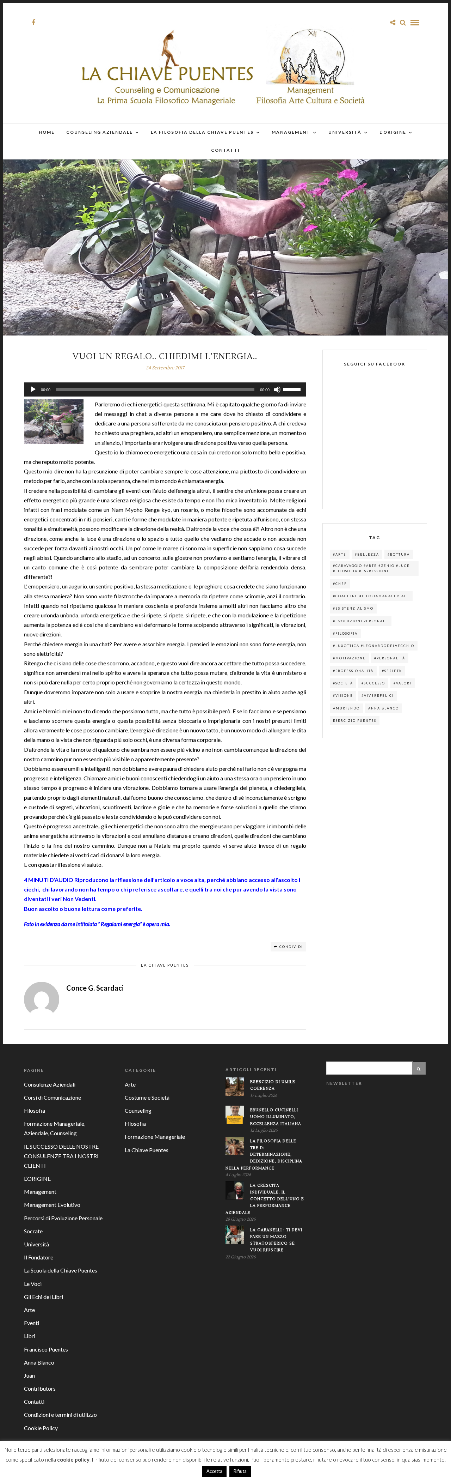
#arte (339, 554)
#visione (343, 695)
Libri (29, 1335)
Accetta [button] (214, 1471)
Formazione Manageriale (155, 1136)
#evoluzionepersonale (360, 621)
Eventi (31, 1322)
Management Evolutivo (52, 1204)
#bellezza (367, 554)
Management (291, 132)
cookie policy (73, 1459)
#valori (403, 683)
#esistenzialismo (353, 608)
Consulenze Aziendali (49, 1084)
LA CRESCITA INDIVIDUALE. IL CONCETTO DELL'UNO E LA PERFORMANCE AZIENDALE (265, 1199)
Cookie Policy (41, 1428)
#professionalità (353, 671)
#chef (340, 584)
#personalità (389, 658)
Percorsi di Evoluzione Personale (63, 1218)
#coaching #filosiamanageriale (371, 596)
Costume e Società (147, 1097)
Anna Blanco (383, 708)
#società (343, 683)
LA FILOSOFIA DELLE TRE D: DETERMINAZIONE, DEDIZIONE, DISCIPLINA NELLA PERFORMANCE (264, 1154)
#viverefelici (378, 695)
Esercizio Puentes (354, 721)
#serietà (392, 671)
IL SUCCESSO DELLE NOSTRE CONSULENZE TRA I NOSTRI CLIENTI (61, 1156)
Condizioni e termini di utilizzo (60, 1414)
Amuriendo (346, 708)
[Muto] (277, 389)
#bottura (399, 554)
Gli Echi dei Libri (43, 1296)
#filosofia (345, 633)
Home (47, 132)
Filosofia (34, 1110)
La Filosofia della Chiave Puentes (202, 132)
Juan (29, 1375)
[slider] (293, 388)
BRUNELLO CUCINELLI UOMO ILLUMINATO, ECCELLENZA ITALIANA (275, 1116)
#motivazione (349, 658)
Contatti (225, 150)
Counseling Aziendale (99, 132)
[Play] (33, 389)
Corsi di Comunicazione (52, 1097)
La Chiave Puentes (165, 965)
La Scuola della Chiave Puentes (60, 1270)
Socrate (33, 1231)
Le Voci (33, 1283)
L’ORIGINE (392, 132)
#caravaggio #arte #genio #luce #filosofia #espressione (371, 568)
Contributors (40, 1388)
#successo (373, 683)
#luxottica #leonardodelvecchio (373, 646)
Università (345, 132)
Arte (29, 1309)
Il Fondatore (38, 1257)
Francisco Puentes (46, 1349)
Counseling (138, 1110)
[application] (165, 389)
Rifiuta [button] (240, 1471)
